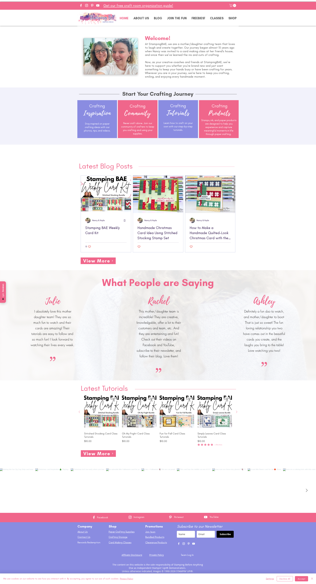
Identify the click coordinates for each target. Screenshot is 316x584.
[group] (158, 420)
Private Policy (156, 554)
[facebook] (178, 543)
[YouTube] (98, 5)
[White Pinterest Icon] (170, 517)
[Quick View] (101, 412)
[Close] (312, 578)
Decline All (284, 578)
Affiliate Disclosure (132, 554)
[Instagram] (87, 5)
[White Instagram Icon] (130, 517)
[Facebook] (81, 5)
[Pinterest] (92, 5)
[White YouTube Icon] (206, 517)
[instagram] (183, 543)
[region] (97, 126)
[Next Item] (307, 490)
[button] (233, 5)
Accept (301, 578)
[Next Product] (237, 412)
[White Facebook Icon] (94, 517)
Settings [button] (270, 578)
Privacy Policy (126, 578)
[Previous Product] (79, 412)
